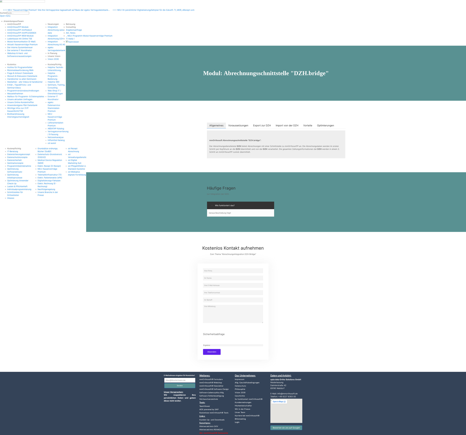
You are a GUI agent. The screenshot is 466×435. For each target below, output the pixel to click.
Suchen (3, 13)
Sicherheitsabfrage (214, 334)
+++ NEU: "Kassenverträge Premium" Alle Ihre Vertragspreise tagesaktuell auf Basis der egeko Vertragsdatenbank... (56, 10)
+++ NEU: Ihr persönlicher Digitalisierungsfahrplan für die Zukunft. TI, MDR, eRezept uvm (153, 10)
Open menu (5, 16)
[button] (14, 21)
